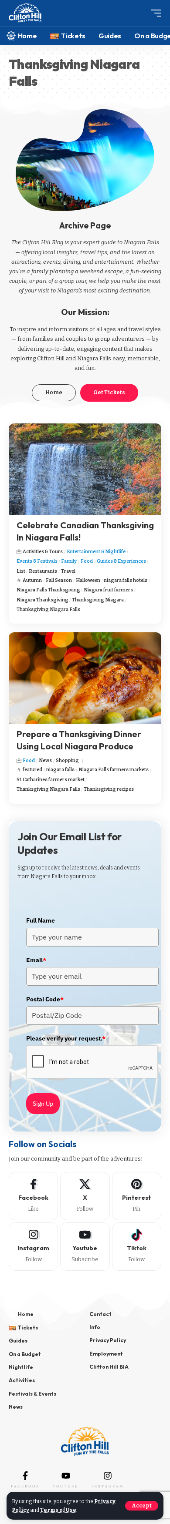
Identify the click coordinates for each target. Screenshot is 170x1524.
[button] (141, 1506)
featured (32, 769)
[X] (84, 1196)
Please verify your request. (65, 1038)
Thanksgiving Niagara (98, 600)
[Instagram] (33, 1246)
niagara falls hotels (125, 580)
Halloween (88, 580)
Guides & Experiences (121, 561)
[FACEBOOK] (25, 1475)
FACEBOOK (25, 1486)
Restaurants (43, 571)
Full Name (40, 920)
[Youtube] (84, 1246)
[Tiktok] (136, 1246)
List (21, 571)
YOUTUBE (65, 1486)
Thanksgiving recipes (109, 789)
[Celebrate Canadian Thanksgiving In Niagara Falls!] (85, 469)
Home (53, 392)
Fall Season (59, 580)
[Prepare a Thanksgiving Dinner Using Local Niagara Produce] (85, 678)
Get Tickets (109, 392)
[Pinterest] (136, 1196)
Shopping (67, 760)
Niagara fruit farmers (108, 590)
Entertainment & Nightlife (96, 551)
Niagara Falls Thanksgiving (48, 590)
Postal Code (45, 999)
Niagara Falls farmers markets (113, 769)
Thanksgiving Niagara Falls (48, 609)
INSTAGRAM (108, 1486)
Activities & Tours (43, 551)
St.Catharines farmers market (51, 779)
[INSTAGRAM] (107, 1475)
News (45, 760)
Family (69, 561)
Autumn (32, 580)
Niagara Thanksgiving (42, 600)
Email (36, 960)
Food (87, 561)
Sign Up (43, 1104)
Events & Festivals (37, 561)
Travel (68, 571)
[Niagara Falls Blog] (25, 13)
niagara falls (60, 769)
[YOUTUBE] (65, 1475)
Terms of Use (58, 1510)
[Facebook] (33, 1196)
